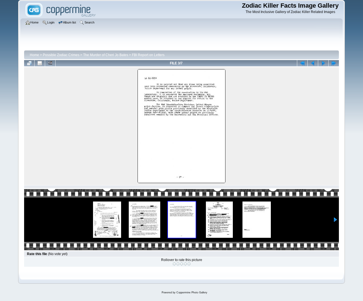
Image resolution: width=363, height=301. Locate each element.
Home (34, 55)
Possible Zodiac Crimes (61, 55)
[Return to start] (302, 63)
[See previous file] (313, 63)
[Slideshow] (50, 63)
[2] (178, 264)
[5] (189, 264)
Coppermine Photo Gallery (191, 292)
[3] (181, 264)
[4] (185, 264)
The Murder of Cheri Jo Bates (105, 55)
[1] (174, 264)
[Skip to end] (334, 63)
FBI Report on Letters (148, 55)
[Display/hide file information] (40, 63)
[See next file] (323, 63)
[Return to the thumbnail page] (29, 63)
